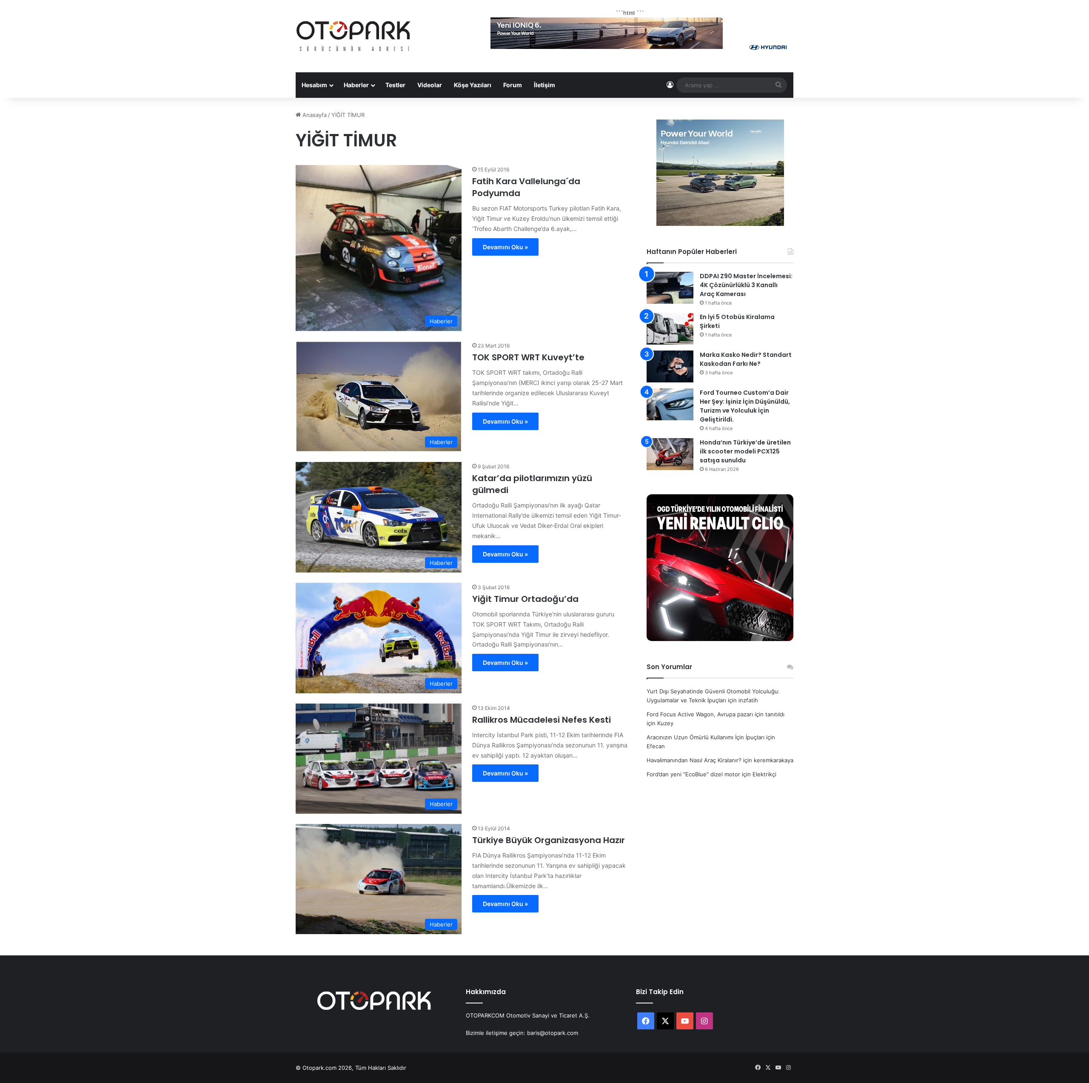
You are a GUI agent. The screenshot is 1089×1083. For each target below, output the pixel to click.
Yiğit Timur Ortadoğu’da (525, 599)
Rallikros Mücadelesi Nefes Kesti (541, 720)
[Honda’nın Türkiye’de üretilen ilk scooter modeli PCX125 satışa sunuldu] (670, 454)
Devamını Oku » (505, 247)
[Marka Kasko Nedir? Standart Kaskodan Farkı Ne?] (670, 366)
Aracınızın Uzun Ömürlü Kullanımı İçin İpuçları (705, 737)
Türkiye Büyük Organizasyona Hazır (548, 840)
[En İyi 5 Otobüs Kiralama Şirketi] (670, 329)
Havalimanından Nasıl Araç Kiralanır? (694, 760)
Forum (512, 84)
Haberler (356, 84)
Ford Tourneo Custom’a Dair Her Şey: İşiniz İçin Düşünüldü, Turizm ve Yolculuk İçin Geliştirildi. (745, 406)
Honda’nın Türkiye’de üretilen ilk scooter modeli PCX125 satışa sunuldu (745, 451)
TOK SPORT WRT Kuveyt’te (528, 357)
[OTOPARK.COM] (353, 36)
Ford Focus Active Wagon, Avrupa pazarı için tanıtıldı (715, 714)
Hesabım (314, 84)
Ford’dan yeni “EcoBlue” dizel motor (693, 774)
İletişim (544, 84)
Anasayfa (314, 114)
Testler (395, 84)
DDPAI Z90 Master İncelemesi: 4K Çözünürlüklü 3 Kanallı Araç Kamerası (746, 285)
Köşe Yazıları (472, 84)
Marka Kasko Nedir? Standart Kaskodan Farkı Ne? (746, 359)
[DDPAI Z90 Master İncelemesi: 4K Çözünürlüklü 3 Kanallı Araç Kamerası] (670, 288)
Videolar (429, 84)
